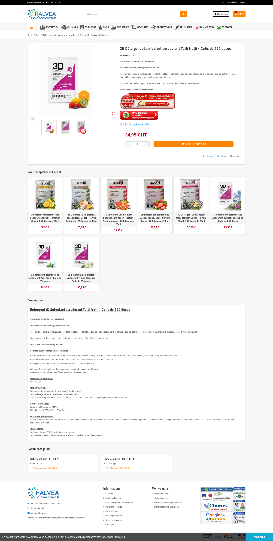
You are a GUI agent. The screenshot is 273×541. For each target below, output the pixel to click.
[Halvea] (41, 14)
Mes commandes (162, 493)
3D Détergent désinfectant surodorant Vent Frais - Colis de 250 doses (44, 278)
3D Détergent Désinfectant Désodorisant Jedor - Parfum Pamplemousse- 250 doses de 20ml (118, 219)
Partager (209, 156)
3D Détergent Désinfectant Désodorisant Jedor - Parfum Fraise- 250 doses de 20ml (155, 217)
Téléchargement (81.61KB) (117, 468)
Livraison (109, 493)
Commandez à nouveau (234, 2)
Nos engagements (113, 515)
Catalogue (109, 524)
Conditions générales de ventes (119, 502)
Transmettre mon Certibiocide (167, 507)
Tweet (223, 156)
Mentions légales (113, 498)
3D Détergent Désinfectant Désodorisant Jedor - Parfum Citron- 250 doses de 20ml (45, 217)
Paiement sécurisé (113, 507)
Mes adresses (160, 498)
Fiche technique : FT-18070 (44, 459)
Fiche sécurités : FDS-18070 (119, 459)
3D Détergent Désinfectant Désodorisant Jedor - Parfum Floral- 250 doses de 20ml (191, 217)
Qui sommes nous (113, 520)
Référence (125, 55)
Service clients (111, 511)
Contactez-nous (37, 2)
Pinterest (237, 156)
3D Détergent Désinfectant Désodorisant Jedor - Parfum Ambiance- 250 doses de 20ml (81, 217)
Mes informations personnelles (168, 502)
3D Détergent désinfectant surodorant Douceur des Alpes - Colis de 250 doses (228, 217)
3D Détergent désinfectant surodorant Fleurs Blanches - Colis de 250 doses (82, 278)
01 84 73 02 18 (54, 2)
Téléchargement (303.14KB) (44, 468)
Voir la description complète (135, 124)
